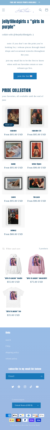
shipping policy (12, 352)
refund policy (11, 359)
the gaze (36, 197)
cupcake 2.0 (36, 131)
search (8, 340)
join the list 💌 (25, 76)
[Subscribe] (41, 376)
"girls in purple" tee (13, 311)
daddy (13, 164)
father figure (36, 164)
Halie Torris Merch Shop (21, 425)
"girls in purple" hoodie (13, 278)
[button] (3, 10)
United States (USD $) (23, 405)
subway (13, 230)
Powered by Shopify (34, 425)
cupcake (13, 131)
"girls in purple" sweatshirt (36, 278)
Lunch (13, 197)
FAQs (8, 346)
